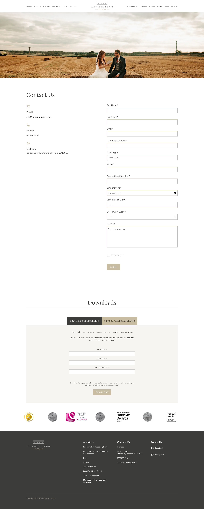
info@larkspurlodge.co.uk (38, 117)
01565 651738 (32, 135)
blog (167, 6)
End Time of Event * (116, 212)
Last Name (102, 358)
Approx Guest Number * (118, 176)
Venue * (110, 164)
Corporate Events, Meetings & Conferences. (95, 452)
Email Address (102, 367)
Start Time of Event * (116, 200)
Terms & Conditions (91, 476)
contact (174, 6)
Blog (85, 458)
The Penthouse (70, 6)
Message (111, 224)
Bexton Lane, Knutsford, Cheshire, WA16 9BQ (47, 153)
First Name (102, 349)
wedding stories (148, 6)
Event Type (112, 152)
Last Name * (112, 117)
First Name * (112, 105)
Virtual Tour (45, 6)
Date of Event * (114, 188)
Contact (120, 447)
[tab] (84, 321)
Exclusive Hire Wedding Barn (95, 447)
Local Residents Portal (92, 471)
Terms (122, 255)
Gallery (86, 462)
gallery (160, 6)
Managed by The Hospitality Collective (94, 481)
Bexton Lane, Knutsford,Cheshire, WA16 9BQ (129, 452)
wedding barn (32, 6)
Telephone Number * (117, 141)
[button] (57, 6)
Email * (110, 129)
